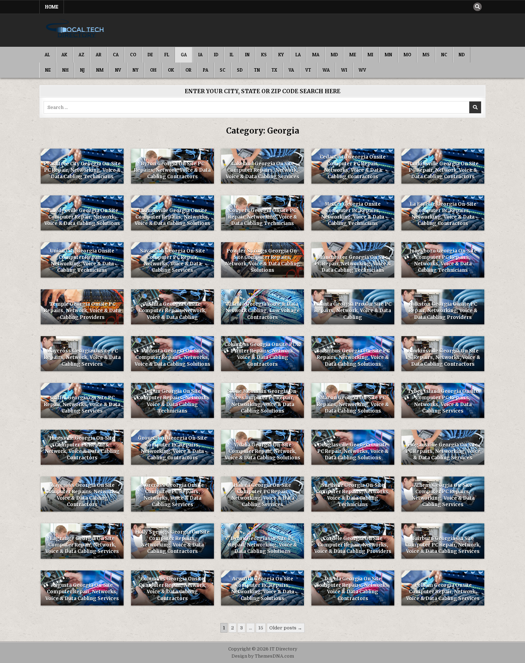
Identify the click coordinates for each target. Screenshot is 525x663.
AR (98, 55)
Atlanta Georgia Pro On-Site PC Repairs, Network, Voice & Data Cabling (352, 310)
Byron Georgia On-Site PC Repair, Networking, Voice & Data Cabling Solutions (262, 544)
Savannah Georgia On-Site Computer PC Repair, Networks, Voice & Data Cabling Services (172, 261)
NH (65, 70)
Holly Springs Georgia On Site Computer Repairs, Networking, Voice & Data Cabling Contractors (172, 542)
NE (48, 70)
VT (308, 70)
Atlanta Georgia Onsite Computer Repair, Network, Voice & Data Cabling (172, 310)
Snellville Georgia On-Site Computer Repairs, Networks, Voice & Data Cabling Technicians (353, 495)
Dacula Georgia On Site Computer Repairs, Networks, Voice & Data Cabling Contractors (353, 589)
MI (370, 55)
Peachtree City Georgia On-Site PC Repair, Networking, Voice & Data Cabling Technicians (82, 170)
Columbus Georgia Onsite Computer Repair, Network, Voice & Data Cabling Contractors (172, 589)
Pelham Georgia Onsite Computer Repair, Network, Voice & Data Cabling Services (443, 591)
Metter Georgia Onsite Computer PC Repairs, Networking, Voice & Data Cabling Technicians (352, 214)
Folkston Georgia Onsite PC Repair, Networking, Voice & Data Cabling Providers (443, 310)
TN (257, 70)
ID (216, 55)
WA (326, 70)
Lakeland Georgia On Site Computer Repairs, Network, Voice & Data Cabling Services (262, 170)
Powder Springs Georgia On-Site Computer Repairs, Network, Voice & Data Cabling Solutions (262, 261)
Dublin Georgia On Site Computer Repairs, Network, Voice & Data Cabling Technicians (172, 401)
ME (352, 55)
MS (426, 55)
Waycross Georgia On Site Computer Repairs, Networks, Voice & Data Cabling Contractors (82, 495)
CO (133, 55)
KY (281, 55)
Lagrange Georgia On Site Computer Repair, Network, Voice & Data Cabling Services (82, 544)
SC (222, 70)
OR (188, 70)
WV (362, 70)
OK (171, 70)
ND (462, 55)
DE (150, 55)
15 (260, 627)
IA (200, 55)
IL (232, 55)
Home (51, 7)
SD (239, 70)
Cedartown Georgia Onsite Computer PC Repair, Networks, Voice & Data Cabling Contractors (353, 167)
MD (334, 55)
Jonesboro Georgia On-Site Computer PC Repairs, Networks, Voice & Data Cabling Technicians (443, 261)
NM (100, 70)
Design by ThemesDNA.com (262, 656)
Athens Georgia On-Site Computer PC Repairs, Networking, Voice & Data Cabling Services (443, 495)
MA (315, 55)
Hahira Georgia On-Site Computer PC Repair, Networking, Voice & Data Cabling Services (262, 495)
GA (184, 55)
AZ (81, 55)
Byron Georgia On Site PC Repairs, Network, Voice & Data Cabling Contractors (172, 170)
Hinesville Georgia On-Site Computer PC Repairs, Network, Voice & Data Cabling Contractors (82, 448)
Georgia (82, 161)
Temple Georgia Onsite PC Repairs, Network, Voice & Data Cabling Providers (82, 310)
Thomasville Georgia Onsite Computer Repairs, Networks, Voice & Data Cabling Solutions (172, 217)
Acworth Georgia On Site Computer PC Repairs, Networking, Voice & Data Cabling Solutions (262, 589)
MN (388, 55)
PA (205, 70)
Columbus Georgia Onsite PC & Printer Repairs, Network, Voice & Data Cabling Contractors (262, 354)
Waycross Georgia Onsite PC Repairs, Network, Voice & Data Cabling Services (82, 357)
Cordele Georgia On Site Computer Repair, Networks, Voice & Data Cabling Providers (352, 544)
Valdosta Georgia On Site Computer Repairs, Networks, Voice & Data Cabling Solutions (172, 357)
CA (116, 55)
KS (264, 55)
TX (274, 70)
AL (47, 55)
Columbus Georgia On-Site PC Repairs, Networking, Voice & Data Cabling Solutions (353, 357)
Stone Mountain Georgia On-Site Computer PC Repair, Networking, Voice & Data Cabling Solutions (262, 401)
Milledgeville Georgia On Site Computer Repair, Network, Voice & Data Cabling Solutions (82, 217)
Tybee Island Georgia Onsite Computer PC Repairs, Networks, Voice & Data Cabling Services (443, 401)
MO (407, 55)
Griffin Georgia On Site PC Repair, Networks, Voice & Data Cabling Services (82, 404)
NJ (82, 70)
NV (118, 70)
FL (166, 55)
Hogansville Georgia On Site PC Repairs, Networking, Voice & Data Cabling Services (442, 451)
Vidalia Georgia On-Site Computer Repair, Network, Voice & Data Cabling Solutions (262, 451)
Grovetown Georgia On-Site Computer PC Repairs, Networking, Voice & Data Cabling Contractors (172, 448)
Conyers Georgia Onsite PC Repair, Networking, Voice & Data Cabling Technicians (262, 217)
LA (298, 55)
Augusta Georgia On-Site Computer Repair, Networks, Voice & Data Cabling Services (82, 591)
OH (153, 70)
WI (344, 70)
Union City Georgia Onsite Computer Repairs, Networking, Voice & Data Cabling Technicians (82, 261)
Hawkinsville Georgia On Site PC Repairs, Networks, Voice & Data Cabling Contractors (443, 357)
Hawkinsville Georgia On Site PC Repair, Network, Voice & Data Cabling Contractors (443, 170)
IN (247, 55)
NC (444, 55)
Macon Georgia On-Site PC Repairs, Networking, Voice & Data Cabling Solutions (353, 404)
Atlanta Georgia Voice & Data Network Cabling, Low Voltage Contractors (262, 310)
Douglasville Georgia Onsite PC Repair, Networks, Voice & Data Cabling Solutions (353, 451)
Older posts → (285, 627)
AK (64, 55)
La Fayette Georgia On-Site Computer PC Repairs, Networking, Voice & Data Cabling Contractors (443, 214)
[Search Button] (477, 7)
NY (135, 70)
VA (291, 70)
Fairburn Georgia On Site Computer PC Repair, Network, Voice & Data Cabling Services (443, 544)
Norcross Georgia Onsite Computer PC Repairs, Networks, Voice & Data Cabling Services (172, 495)
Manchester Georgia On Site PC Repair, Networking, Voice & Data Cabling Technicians (352, 263)
